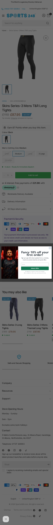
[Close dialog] (50, 248)
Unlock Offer (35, 268)
